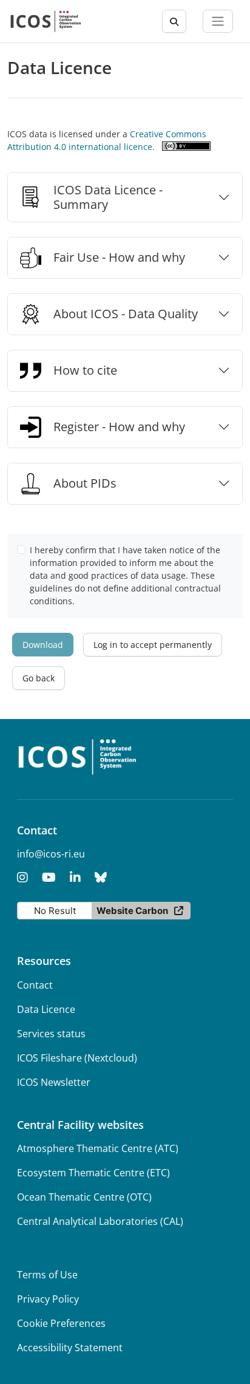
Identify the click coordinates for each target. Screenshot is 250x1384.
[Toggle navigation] (218, 21)
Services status (51, 1033)
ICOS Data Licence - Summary (108, 197)
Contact (35, 985)
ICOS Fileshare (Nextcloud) (77, 1058)
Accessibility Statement (70, 1347)
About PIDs (85, 483)
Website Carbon (132, 910)
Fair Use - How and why (119, 257)
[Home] (46, 21)
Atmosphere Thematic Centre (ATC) (97, 1148)
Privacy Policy (48, 1299)
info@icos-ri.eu (51, 854)
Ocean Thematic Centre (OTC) (84, 1197)
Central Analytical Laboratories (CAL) (100, 1221)
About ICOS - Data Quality (125, 313)
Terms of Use (47, 1274)
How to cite (85, 370)
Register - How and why (119, 426)
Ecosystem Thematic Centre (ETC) (93, 1172)
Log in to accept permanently (152, 644)
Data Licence (46, 1009)
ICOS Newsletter (53, 1082)
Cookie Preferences (61, 1323)
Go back (38, 678)
